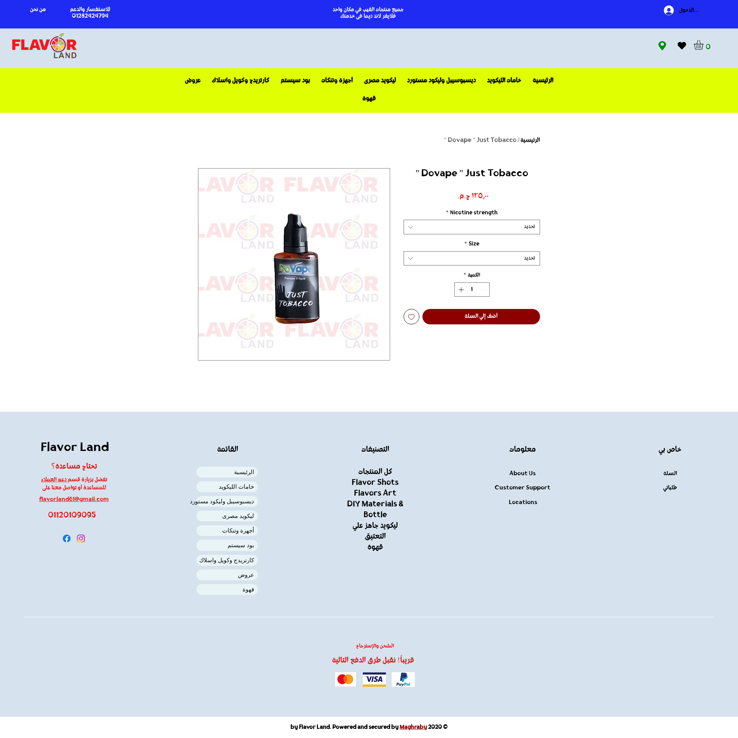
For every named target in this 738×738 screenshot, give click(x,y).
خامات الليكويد (236, 486)
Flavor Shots (375, 483)
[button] (704, 45)
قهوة (248, 589)
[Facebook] (67, 538)
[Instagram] (81, 538)
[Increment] (460, 289)
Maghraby (413, 727)
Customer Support (522, 488)
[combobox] (472, 227)
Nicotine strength (472, 213)
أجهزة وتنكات (238, 530)
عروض (246, 574)
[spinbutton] (472, 289)
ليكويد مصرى (238, 516)
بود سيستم (241, 545)
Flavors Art (375, 494)
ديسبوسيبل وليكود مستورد (225, 501)
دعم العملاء (54, 480)
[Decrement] (484, 289)
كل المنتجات (375, 472)
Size (471, 244)
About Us (522, 474)
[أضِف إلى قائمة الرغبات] (411, 317)
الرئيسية (530, 140)
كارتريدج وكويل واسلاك (226, 560)
